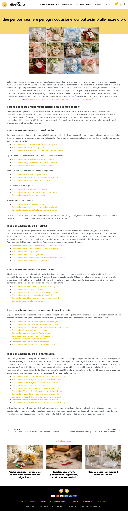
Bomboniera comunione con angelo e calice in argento (36, 321)
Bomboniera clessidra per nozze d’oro (28, 385)
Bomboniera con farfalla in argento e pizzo (30, 147)
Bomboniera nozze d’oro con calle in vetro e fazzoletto (35, 394)
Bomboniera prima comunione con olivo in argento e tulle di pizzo (40, 327)
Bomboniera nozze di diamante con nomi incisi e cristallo (37, 397)
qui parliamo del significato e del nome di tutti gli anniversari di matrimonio (59, 99)
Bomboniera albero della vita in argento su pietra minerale (37, 150)
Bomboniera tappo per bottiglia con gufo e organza (34, 210)
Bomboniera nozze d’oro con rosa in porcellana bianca (35, 388)
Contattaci (76, 501)
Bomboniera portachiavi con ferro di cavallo (31, 180)
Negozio (24, 501)
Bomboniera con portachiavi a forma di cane (32, 333)
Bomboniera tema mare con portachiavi (29, 174)
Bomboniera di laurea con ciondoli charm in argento (35, 249)
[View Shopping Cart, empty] (116, 4)
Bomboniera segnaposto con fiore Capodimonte (33, 165)
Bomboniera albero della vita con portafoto (31, 189)
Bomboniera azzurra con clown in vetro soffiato (32, 295)
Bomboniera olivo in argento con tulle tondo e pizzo (34, 144)
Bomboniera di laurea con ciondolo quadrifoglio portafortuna (38, 257)
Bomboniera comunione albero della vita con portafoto (36, 324)
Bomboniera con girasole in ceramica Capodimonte (34, 162)
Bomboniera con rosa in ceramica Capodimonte (33, 159)
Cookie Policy (88, 501)
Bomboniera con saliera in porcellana (28, 204)
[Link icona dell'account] (121, 4)
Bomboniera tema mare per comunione (29, 330)
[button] (125, 4)
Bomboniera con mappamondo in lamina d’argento (34, 192)
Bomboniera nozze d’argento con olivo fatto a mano (35, 382)
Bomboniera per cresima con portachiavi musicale (34, 344)
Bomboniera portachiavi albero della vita (30, 339)
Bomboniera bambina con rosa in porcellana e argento (36, 298)
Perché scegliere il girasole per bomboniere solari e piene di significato (25, 475)
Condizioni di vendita (38, 501)
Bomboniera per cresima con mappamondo (31, 342)
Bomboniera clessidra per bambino (27, 289)
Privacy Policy (102, 501)
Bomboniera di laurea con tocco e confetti (30, 260)
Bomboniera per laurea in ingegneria (28, 254)
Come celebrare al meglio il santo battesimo (103, 473)
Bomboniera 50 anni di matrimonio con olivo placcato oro (37, 391)
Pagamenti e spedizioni (59, 501)
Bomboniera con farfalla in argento (27, 301)
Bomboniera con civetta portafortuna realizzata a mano (36, 177)
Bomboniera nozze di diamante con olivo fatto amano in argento (40, 402)
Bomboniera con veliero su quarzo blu (28, 195)
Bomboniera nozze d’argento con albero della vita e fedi (36, 379)
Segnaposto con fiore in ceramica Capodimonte (33, 336)
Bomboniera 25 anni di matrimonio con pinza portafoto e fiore (39, 376)
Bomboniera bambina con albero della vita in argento (35, 286)
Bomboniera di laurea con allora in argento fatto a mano (37, 246)
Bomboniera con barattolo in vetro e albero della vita (35, 207)
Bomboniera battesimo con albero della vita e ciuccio (35, 292)
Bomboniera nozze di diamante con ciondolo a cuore (35, 400)
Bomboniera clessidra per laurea (26, 251)
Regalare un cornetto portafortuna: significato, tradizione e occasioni (64, 475)
